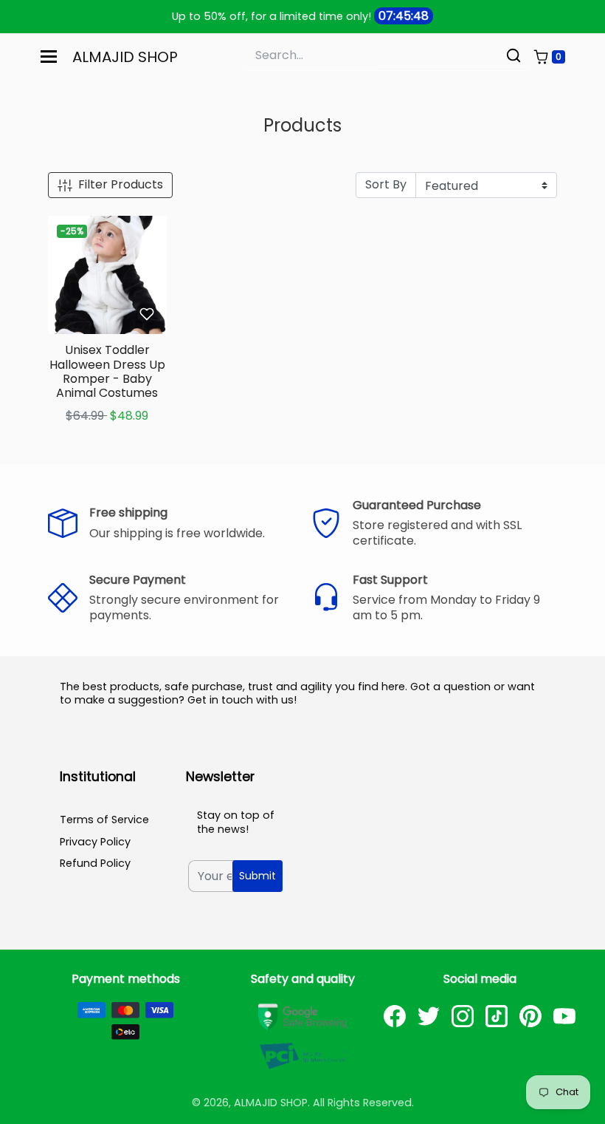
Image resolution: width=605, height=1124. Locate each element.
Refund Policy (95, 863)
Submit (257, 875)
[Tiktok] (497, 1016)
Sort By (386, 184)
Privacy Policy (95, 841)
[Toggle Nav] (48, 56)
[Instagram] (463, 1016)
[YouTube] (564, 1016)
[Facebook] (395, 1016)
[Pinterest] (530, 1016)
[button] (549, 57)
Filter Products (120, 184)
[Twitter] (429, 1016)
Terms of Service (104, 819)
